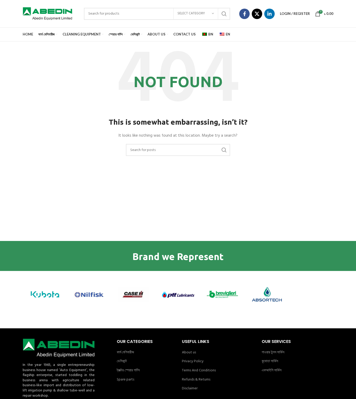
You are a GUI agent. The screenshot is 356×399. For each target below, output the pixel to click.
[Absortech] (266, 294)
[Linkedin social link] (269, 14)
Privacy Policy (193, 361)
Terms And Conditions (199, 370)
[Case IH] (134, 294)
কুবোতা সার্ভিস (270, 361)
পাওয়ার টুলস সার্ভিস (273, 352)
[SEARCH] (224, 14)
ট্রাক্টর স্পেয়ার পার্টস (128, 370)
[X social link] (257, 14)
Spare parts (125, 379)
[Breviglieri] (222, 294)
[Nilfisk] (89, 294)
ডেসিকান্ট (122, 361)
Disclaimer (190, 388)
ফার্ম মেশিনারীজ (125, 352)
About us (189, 352)
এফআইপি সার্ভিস (271, 370)
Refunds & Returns (196, 379)
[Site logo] (47, 14)
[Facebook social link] (244, 14)
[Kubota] (45, 294)
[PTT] (178, 294)
